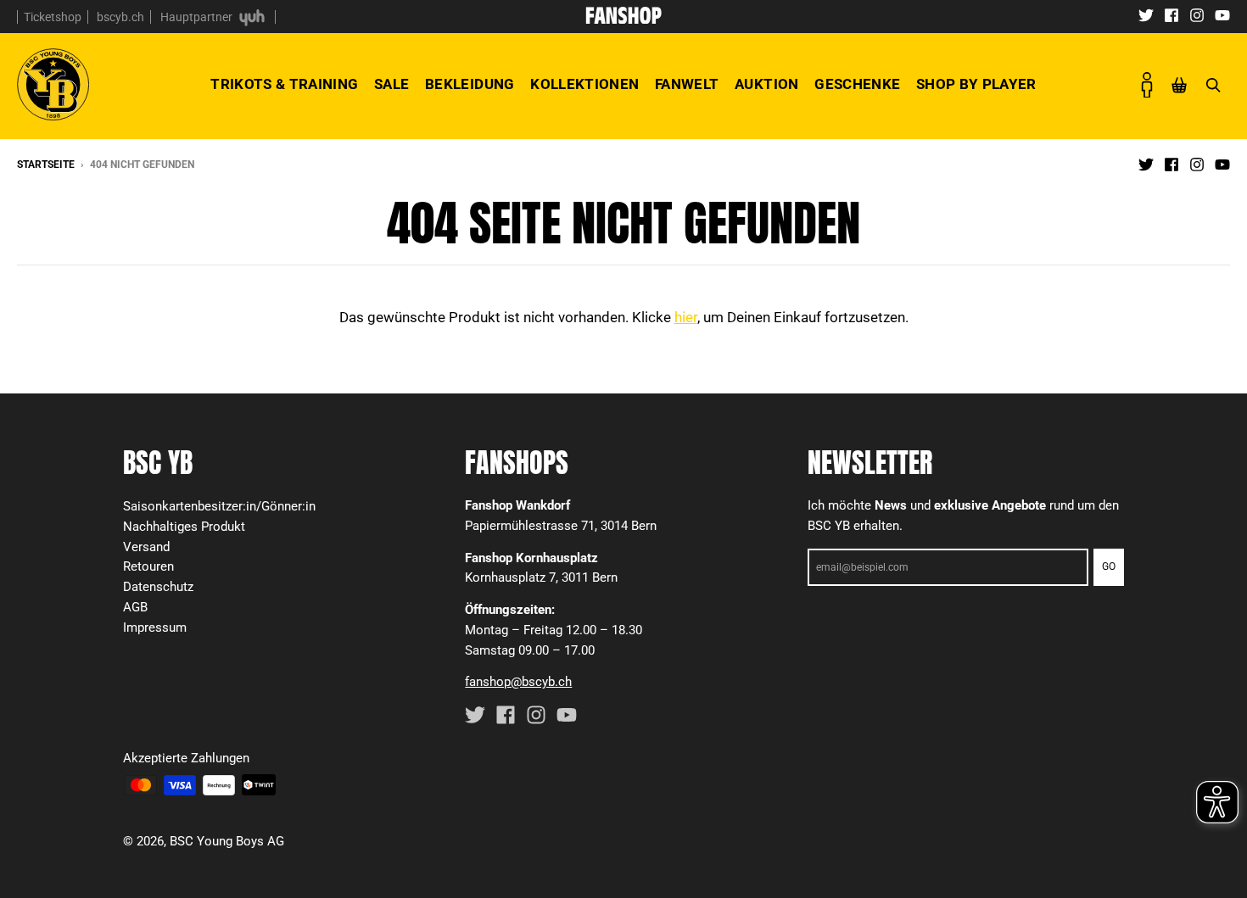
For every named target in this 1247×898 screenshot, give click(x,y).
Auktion (766, 83)
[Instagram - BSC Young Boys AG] (1197, 14)
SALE (391, 83)
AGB (135, 607)
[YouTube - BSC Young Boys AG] (1222, 14)
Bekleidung (469, 83)
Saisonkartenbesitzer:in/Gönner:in (219, 506)
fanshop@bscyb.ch (518, 681)
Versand (146, 547)
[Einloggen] (1146, 84)
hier (685, 317)
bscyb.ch (120, 17)
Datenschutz (158, 586)
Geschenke (857, 83)
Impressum (155, 627)
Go (1109, 566)
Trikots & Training (284, 83)
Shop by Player (976, 83)
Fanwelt (687, 83)
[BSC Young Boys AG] (623, 18)
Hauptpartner (197, 17)
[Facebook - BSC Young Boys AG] (1171, 14)
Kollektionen (584, 83)
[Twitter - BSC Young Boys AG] (1146, 14)
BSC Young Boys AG (227, 841)
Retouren (148, 566)
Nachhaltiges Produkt (184, 526)
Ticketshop (52, 17)
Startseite (46, 164)
